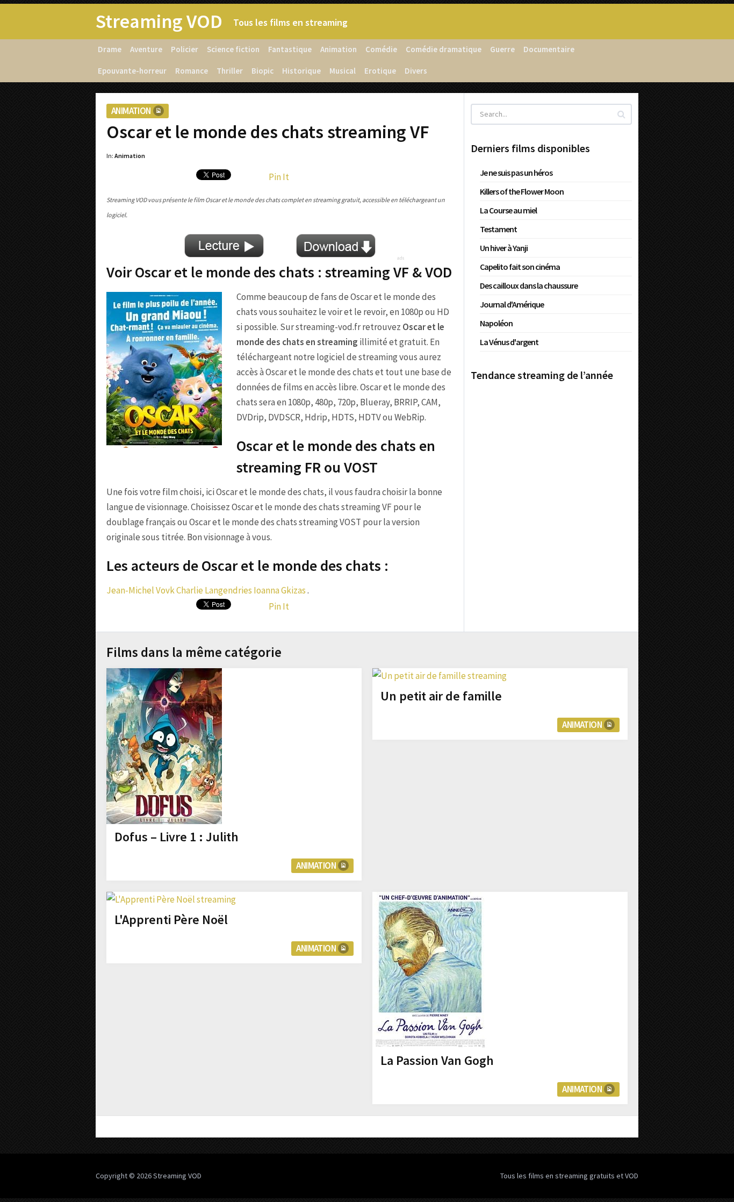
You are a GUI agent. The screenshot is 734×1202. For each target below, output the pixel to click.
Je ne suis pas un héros (516, 172)
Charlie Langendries (214, 590)
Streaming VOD (159, 21)
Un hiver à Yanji (504, 247)
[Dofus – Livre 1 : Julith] (164, 746)
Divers (416, 71)
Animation (338, 49)
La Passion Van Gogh (437, 1060)
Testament (498, 229)
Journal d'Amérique (512, 304)
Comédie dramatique (443, 49)
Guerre (502, 49)
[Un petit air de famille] (439, 675)
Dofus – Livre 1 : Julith (176, 836)
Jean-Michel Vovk (140, 590)
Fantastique (290, 49)
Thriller (230, 71)
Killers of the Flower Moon (522, 191)
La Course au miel (508, 210)
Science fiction (233, 49)
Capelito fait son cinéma (520, 266)
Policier (184, 49)
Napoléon (496, 323)
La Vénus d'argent (509, 342)
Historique (301, 71)
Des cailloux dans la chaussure (529, 285)
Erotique (380, 71)
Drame (109, 49)
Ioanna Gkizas (280, 590)
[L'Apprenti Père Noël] (171, 899)
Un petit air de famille (441, 696)
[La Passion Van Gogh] (430, 970)
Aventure (146, 49)
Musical (342, 71)
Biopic (262, 71)
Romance (191, 71)
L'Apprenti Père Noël (171, 919)
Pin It (279, 177)
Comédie (381, 49)
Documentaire (548, 49)
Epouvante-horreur (132, 71)
